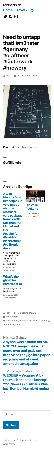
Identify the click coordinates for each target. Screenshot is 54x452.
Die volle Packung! (32, 206)
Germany (44, 320)
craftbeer (34, 320)
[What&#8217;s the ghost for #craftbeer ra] (14, 286)
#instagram (12, 316)
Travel (20, 10)
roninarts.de (12, 5)
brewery (23, 320)
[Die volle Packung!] (35, 196)
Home (8, 10)
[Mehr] (32, 10)
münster (19, 324)
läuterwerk (8, 324)
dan (8, 75)
